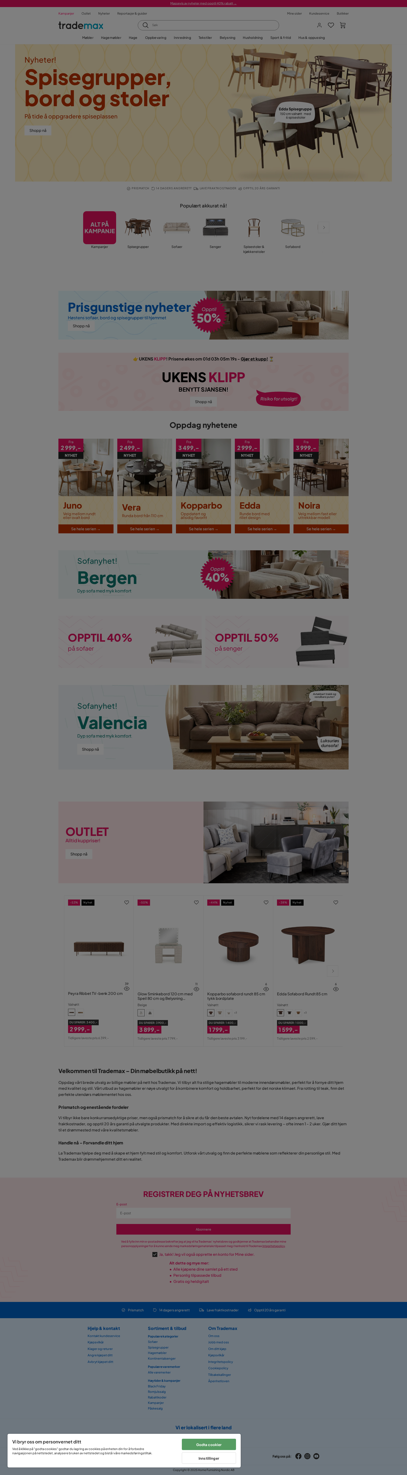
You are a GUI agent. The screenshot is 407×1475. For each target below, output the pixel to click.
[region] (124, 1450)
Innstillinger (209, 1458)
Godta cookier (209, 1444)
